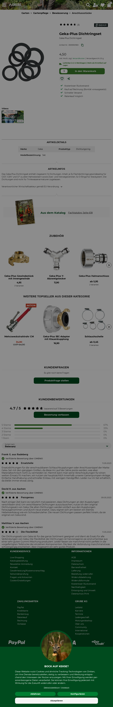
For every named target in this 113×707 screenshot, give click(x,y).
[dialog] (56, 353)
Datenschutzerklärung (52, 687)
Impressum (65, 687)
